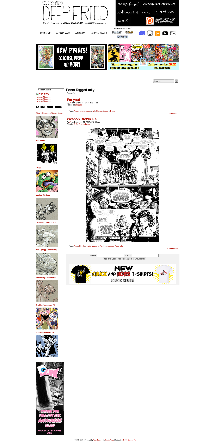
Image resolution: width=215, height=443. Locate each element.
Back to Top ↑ (133, 440)
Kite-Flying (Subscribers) (46, 250)
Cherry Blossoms (44, 97)
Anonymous (79, 111)
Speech (106, 111)
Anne (76, 246)
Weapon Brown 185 (82, 119)
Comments (172, 248)
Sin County (40, 141)
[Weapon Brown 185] (122, 241)
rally (93, 111)
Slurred (99, 111)
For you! (73, 100)
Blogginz (78, 105)
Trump (112, 111)
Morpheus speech (106, 246)
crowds (88, 246)
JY (70, 103)
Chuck (81, 246)
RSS (46, 94)
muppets (87, 111)
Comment (174, 113)
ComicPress (109, 440)
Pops (117, 246)
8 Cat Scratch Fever (82, 124)
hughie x (95, 246)
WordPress (97, 440)
